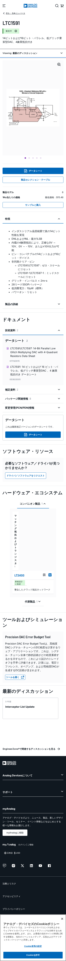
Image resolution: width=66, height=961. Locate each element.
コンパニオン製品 (31, 503)
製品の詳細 (11, 304)
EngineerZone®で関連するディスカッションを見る (29, 748)
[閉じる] (62, 918)
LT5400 (19, 575)
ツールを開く (12, 677)
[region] (33, 937)
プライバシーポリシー (14, 909)
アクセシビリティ (12, 896)
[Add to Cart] (50, 574)
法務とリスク (9, 883)
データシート (35, 170)
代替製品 (31, 601)
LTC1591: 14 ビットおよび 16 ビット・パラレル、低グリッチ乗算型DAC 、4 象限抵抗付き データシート (34, 370)
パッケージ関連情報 (18, 398)
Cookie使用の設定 (33, 946)
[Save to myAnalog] (44, 574)
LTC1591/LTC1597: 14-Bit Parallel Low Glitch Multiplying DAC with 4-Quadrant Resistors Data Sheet (34, 352)
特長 (7, 218)
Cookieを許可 (33, 955)
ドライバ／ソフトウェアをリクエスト (26, 475)
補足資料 (11, 389)
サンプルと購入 (33, 205)
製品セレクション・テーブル (35, 179)
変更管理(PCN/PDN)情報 (19, 407)
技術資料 (11, 330)
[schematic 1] (33, 108)
